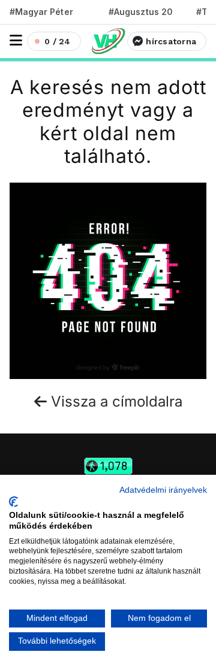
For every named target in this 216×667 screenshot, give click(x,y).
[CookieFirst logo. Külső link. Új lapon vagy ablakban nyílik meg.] (13, 501)
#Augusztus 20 (141, 12)
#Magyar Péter (41, 12)
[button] (16, 40)
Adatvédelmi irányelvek (163, 490)
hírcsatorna (171, 41)
